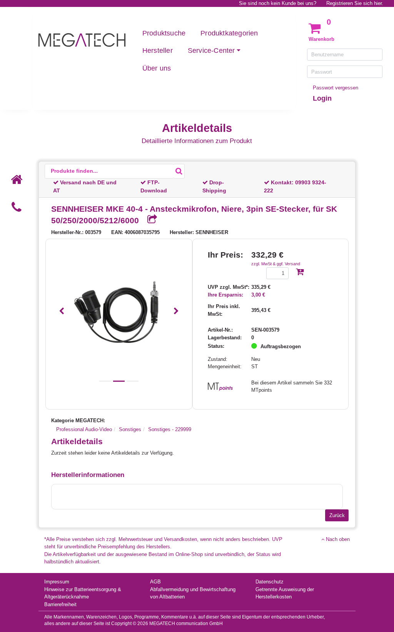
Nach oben (337, 539)
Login (322, 98)
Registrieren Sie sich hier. (354, 3)
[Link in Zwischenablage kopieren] (149, 220)
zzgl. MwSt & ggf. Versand (275, 263)
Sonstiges (130, 429)
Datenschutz (269, 582)
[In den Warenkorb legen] (300, 272)
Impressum (56, 582)
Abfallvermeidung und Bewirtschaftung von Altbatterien (192, 593)
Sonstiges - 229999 (169, 429)
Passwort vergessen (335, 88)
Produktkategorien (229, 33)
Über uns (156, 68)
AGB (155, 582)
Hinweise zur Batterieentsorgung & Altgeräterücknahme (82, 593)
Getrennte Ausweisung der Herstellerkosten (284, 593)
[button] (62, 311)
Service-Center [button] (211, 50)
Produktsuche (163, 33)
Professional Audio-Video (84, 429)
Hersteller (157, 50)
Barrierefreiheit (60, 604)
